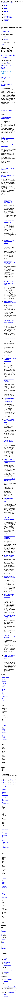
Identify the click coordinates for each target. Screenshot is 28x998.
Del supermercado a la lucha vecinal (7, 145)
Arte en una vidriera (9, 338)
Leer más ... (4, 68)
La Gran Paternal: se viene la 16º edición (9, 518)
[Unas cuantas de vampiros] (8, 67)
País (5, 10)
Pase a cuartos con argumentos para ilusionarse (9, 596)
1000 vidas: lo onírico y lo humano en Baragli (10, 616)
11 (1, 780)
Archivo (6, 20)
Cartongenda (7, 16)
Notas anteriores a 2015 (10, 987)
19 (3, 782)
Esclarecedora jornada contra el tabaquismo (8, 441)
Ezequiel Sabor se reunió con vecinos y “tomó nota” (9, 461)
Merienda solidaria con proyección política (9, 242)
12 (3, 780)
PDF (2, 935)
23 (13, 782)
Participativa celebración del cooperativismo (8, 201)
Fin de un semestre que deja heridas (9, 556)
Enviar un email (8, 971)
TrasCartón (16, 990)
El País (5, 959)
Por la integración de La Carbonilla (9, 479)
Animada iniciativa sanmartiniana (6, 118)
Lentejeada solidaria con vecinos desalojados (9, 537)
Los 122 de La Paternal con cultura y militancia (9, 262)
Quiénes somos (8, 17)
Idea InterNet (10, 992)
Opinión (6, 14)
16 (13, 780)
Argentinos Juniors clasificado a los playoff (9, 657)
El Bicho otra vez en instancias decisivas (9, 577)
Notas (3, 939)
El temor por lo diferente (4, 737)
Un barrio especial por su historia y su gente (9, 421)
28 (8, 784)
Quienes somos (8, 979)
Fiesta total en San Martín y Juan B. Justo (9, 283)
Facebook (3, 31)
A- (3, 44)
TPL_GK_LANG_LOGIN (7, 3)
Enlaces (6, 981)
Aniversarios (7, 13)
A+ (1, 44)
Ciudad (5, 8)
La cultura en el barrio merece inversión (4, 894)
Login (5, 994)
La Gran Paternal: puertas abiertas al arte (9, 500)
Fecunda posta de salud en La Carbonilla (9, 380)
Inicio (5, 5)
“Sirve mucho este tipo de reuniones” (9, 321)
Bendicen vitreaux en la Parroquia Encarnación (10, 360)
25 (1, 784)
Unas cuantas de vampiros (8, 56)
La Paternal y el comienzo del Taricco (10, 302)
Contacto (6, 19)
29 (11, 784)
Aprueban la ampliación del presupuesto (5, 800)
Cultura (6, 11)
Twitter (7, 31)
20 (6, 782)
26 (3, 784)
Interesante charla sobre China (9, 221)
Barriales (6, 7)
